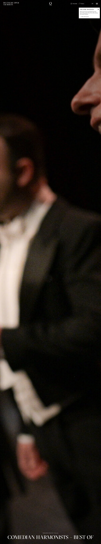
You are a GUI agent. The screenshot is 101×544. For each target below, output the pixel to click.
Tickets (82, 3)
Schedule (75, 3)
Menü (97, 4)
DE (92, 3)
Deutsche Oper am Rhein (11, 3)
